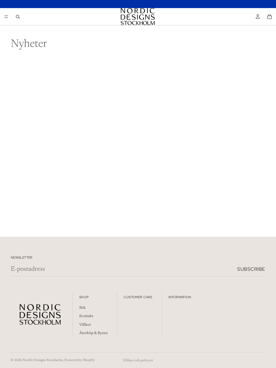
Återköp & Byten (93, 333)
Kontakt (86, 316)
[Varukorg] (269, 17)
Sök (82, 308)
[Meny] (6, 17)
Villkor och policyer (138, 360)
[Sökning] (18, 17)
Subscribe (251, 269)
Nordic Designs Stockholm (43, 360)
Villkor (85, 325)
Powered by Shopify (79, 360)
